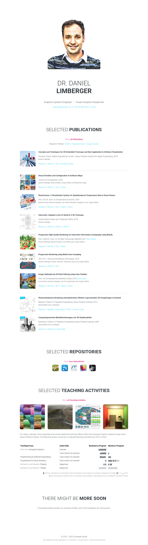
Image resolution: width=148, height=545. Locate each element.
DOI (57, 164)
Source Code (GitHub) (97, 540)
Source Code (78, 309)
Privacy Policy (83, 540)
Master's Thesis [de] (56, 309)
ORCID (67, 144)
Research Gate (78, 144)
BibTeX (50, 164)
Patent (58, 227)
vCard (93, 107)
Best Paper (91, 239)
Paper (63, 187)
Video (70, 286)
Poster (68, 309)
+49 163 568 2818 (81, 107)
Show (74, 139)
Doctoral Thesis (67, 164)
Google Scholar (92, 144)
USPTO (66, 227)
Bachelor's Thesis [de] (56, 329)
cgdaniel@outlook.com (61, 107)
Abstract (41, 164)
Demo (70, 207)
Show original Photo (93, 68)
